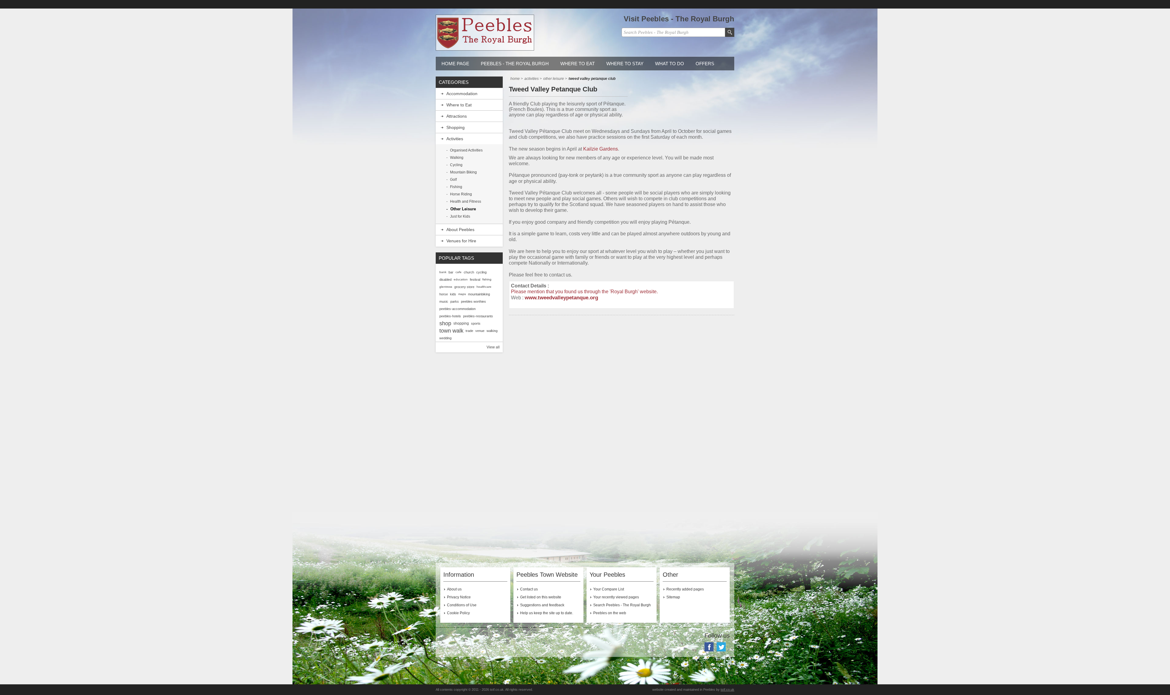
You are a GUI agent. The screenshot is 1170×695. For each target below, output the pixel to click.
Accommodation (461, 93)
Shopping (455, 127)
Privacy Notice (459, 597)
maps (462, 294)
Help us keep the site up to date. (546, 613)
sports (475, 323)
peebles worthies (473, 301)
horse (443, 294)
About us (454, 589)
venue (479, 331)
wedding (445, 338)
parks (454, 301)
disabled (445, 279)
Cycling (456, 165)
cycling (481, 272)
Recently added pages (685, 589)
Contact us (529, 589)
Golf (453, 179)
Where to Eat (577, 63)
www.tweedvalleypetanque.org (561, 297)
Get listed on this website (540, 597)
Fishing (456, 187)
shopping (461, 323)
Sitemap (673, 597)
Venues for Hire (461, 240)
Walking (456, 157)
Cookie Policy (458, 613)
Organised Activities (466, 150)
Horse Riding (461, 194)
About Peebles (460, 229)
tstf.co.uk (727, 689)
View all (493, 347)
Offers (705, 63)
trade (469, 331)
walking (492, 331)
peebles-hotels (450, 316)
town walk (451, 331)
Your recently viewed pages (616, 597)
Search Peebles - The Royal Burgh (622, 605)
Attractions (456, 116)
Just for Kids (460, 216)
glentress (445, 286)
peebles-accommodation (457, 309)
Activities (454, 138)
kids (453, 294)
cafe (459, 272)
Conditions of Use (462, 605)
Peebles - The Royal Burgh (515, 63)
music (443, 301)
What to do (669, 63)
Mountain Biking (463, 172)
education (461, 279)
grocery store (464, 287)
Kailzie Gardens (600, 148)
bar (450, 272)
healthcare (484, 286)
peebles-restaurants (478, 316)
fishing (486, 279)
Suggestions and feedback (542, 605)
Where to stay (625, 63)
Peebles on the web (609, 613)
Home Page (455, 63)
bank (442, 272)
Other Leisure (463, 209)
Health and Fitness (465, 201)
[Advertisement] (621, 373)
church (469, 272)
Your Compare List (608, 589)
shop (445, 323)
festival (475, 279)
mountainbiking (479, 294)
